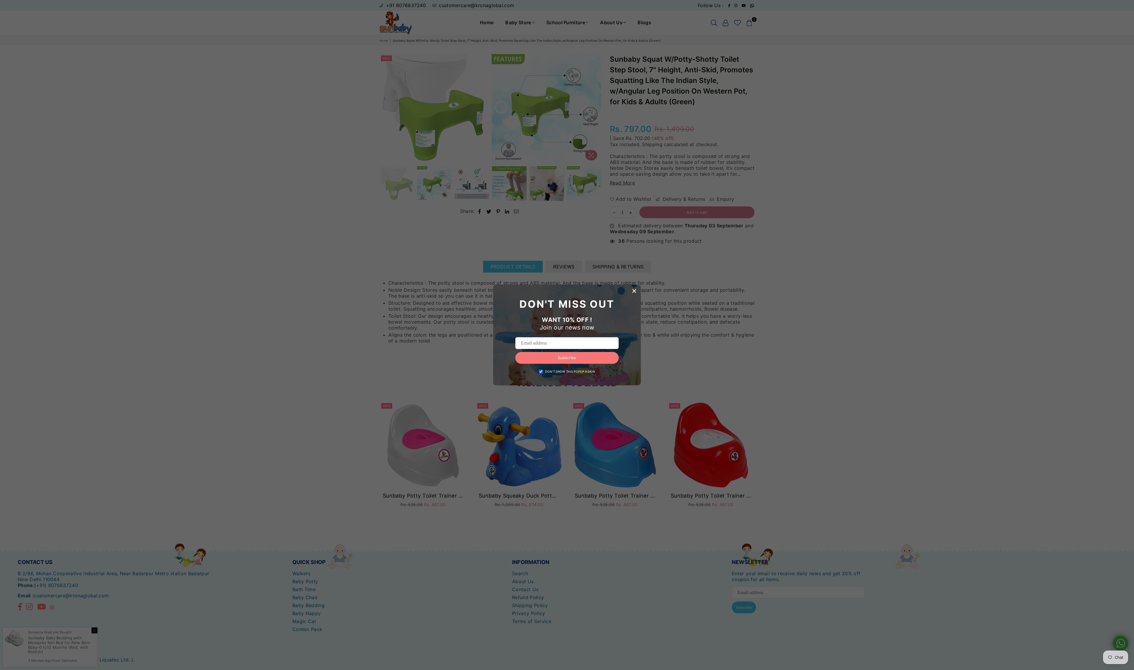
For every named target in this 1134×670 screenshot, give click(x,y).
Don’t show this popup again (570, 371)
